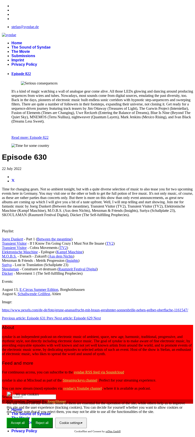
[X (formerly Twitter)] (13, 181)
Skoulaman (10, 269)
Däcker (7, 273)
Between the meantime (54, 239)
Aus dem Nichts (61, 256)
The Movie (20, 52)
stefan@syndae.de (25, 27)
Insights (72, 260)
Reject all (42, 423)
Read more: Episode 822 (30, 137)
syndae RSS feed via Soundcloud (99, 372)
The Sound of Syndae (31, 47)
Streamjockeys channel (80, 380)
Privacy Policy (24, 64)
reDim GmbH (113, 431)
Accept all (18, 423)
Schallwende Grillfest (34, 294)
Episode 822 (21, 74)
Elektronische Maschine (20, 252)
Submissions (23, 56)
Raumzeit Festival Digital (77, 269)
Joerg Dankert (12, 239)
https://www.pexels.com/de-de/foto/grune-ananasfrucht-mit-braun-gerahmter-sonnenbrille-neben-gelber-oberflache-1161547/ (95, 310)
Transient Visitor (14, 243)
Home (16, 43)
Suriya (7, 265)
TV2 (109, 243)
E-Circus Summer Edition (39, 290)
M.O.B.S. (9, 256)
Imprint (17, 60)
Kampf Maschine (70, 252)
